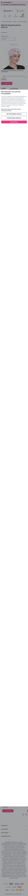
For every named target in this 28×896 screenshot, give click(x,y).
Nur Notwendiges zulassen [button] (14, 114)
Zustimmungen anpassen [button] (14, 118)
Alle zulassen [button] (14, 122)
